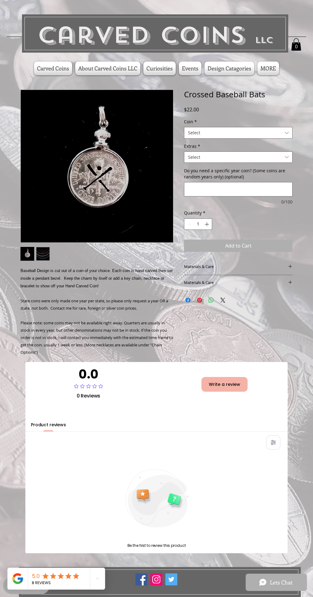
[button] (296, 44)
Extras (192, 146)
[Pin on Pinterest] (199, 300)
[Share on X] (222, 300)
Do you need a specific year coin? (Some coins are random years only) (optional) (234, 174)
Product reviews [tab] (48, 425)
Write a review (224, 384)
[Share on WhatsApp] (211, 300)
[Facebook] (141, 579)
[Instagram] (156, 579)
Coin (190, 122)
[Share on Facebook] (188, 300)
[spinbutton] (198, 224)
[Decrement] (189, 224)
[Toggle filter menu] (273, 442)
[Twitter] (171, 579)
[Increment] (207, 224)
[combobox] (238, 133)
